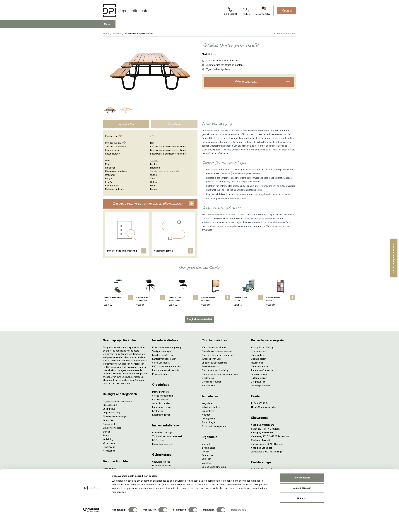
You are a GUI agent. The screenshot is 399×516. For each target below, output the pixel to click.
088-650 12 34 (261, 403)
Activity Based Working (262, 347)
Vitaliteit (206, 444)
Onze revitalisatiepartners (214, 362)
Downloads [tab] (174, 123)
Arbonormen (208, 455)
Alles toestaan (302, 477)
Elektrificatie (109, 447)
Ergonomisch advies (162, 407)
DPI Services (158, 440)
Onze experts (109, 468)
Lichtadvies (157, 411)
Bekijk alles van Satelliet (199, 319)
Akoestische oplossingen (115, 416)
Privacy (205, 451)
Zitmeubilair (109, 420)
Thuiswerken (257, 355)
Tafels (106, 435)
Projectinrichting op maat (214, 426)
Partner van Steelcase (262, 370)
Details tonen (238, 510)
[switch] (162, 509)
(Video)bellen (208, 418)
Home (106, 33)
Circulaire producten (211, 381)
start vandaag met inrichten (393, 258)
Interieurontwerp (160, 392)
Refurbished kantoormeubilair (167, 366)
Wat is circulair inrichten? (214, 347)
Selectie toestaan (302, 488)
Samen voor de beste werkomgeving (220, 374)
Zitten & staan (209, 448)
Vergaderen (207, 403)
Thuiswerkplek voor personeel (167, 436)
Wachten (206, 415)
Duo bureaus (109, 409)
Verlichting (108, 439)
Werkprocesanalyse (162, 351)
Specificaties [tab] (126, 123)
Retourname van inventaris (165, 370)
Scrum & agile (208, 422)
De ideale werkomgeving (214, 467)
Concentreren (208, 411)
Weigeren (302, 498)
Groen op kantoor (259, 366)
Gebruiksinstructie (161, 462)
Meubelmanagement (162, 444)
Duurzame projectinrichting (215, 370)
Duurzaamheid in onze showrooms (219, 355)
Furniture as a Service (162, 355)
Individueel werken (211, 407)
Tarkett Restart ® (210, 366)
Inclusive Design (259, 374)
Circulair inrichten (160, 399)
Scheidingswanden (112, 428)
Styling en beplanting (162, 396)
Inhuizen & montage (162, 432)
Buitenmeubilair (259, 378)
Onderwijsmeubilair (260, 385)
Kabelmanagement (161, 415)
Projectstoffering (111, 412)
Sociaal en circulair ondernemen (217, 351)
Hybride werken (258, 351)
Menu (107, 24)
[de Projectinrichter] (126, 10)
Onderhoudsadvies (161, 465)
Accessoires (109, 450)
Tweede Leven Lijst (211, 359)
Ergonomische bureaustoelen (117, 401)
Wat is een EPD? (209, 385)
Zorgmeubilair (258, 381)
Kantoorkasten (110, 424)
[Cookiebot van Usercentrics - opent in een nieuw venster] (91, 510)
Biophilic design (258, 359)
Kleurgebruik (257, 362)
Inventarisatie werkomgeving (166, 347)
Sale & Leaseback (161, 362)
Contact (287, 10)
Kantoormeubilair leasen (164, 359)
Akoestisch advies (161, 403)
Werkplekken (109, 443)
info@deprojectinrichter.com (268, 407)
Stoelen (107, 431)
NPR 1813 (206, 459)
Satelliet (117, 33)
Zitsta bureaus (110, 405)
